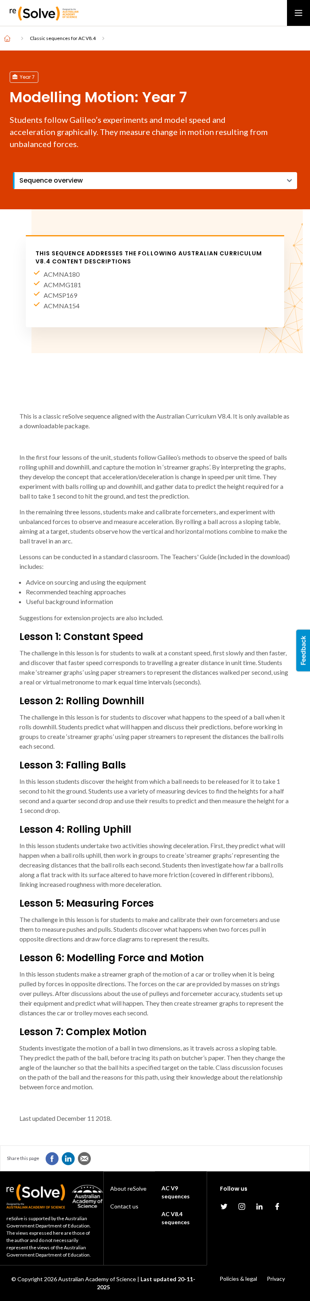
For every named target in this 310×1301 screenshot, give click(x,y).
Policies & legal (238, 1278)
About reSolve (128, 1188)
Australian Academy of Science (97, 1279)
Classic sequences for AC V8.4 (63, 38)
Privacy (276, 1278)
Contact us (124, 1206)
